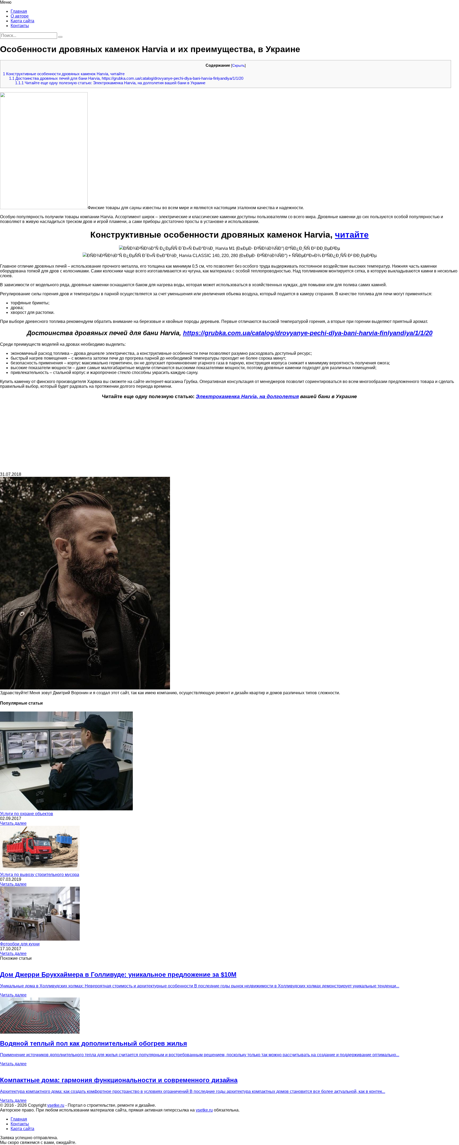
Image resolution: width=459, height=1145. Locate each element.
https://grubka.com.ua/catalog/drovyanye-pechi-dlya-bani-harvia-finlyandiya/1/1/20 (307, 332)
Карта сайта (22, 21)
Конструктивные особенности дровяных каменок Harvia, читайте (64, 73)
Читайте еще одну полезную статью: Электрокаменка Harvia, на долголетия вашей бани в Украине (110, 83)
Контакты (20, 25)
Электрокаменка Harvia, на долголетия (247, 396)
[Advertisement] (229, 438)
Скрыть (238, 66)
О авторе (20, 16)
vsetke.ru (55, 1105)
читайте (352, 234)
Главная (19, 11)
